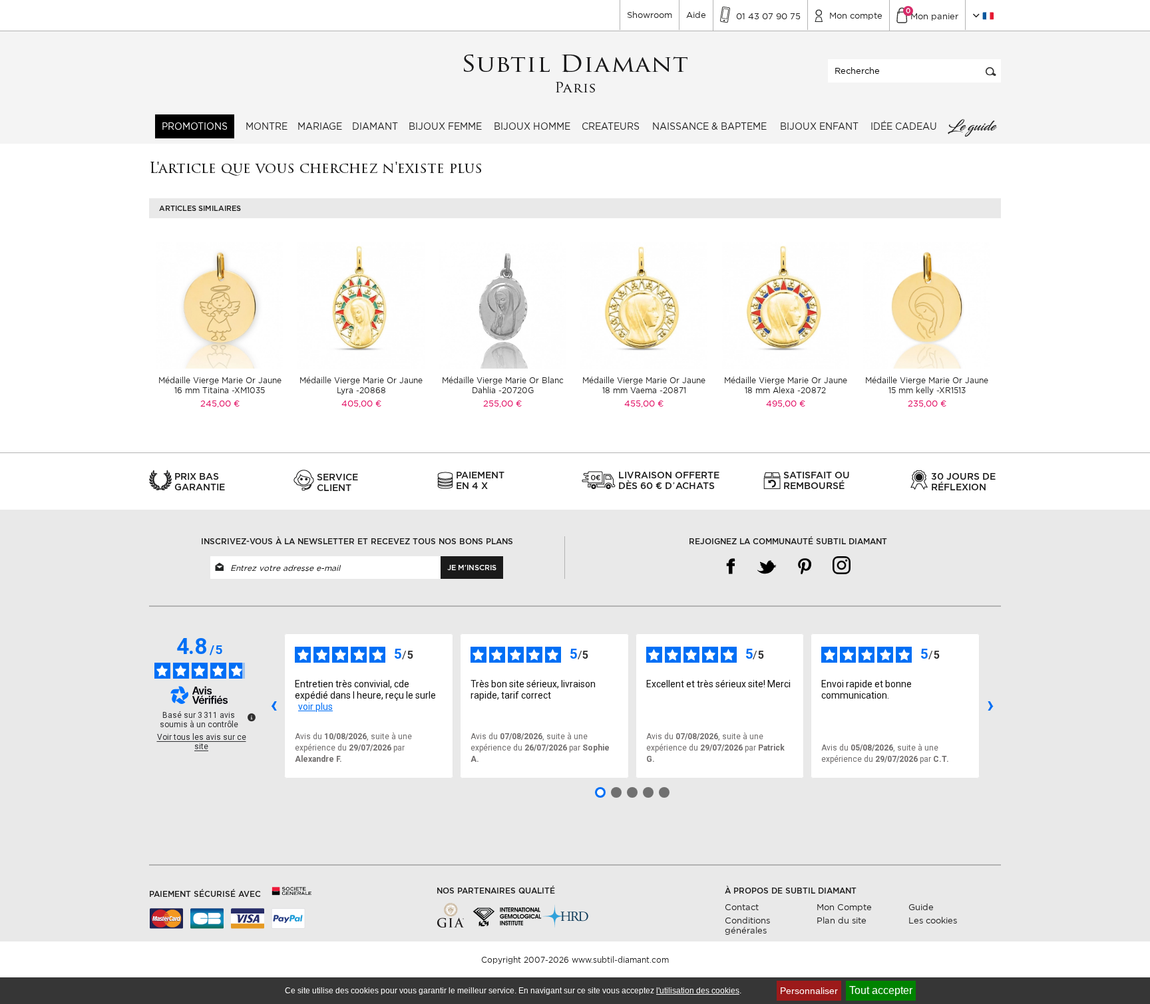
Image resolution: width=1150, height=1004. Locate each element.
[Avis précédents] (273, 706)
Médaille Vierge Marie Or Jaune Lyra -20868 (361, 385)
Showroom (649, 15)
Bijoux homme (532, 126)
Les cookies (932, 920)
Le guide (972, 126)
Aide (696, 15)
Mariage (319, 126)
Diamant (375, 126)
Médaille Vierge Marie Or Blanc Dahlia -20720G (503, 385)
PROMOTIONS (195, 126)
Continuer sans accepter (1103, 968)
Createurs (611, 126)
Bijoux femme (445, 126)
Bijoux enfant (819, 126)
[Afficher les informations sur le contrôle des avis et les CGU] (251, 717)
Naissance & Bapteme (709, 126)
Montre (267, 126)
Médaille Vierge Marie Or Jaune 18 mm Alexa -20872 (785, 385)
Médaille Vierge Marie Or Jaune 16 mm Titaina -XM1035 (220, 385)
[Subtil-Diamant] (575, 74)
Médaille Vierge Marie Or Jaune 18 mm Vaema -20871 (643, 385)
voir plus (315, 706)
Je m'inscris (471, 567)
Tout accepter (880, 990)
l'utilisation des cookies (697, 990)
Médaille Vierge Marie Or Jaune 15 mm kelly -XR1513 (926, 385)
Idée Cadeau (903, 126)
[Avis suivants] (990, 706)
